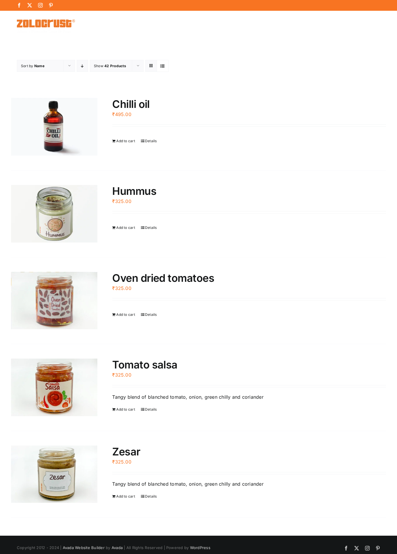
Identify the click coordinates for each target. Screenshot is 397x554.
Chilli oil (131, 104)
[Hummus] (54, 214)
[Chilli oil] (54, 127)
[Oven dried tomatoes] (54, 300)
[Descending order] (82, 66)
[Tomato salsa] (54, 387)
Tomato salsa (145, 364)
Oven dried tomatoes (163, 278)
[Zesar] (54, 474)
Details (151, 141)
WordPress (200, 547)
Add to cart (125, 141)
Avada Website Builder (84, 547)
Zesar (126, 451)
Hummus (134, 191)
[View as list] (162, 66)
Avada (117, 547)
